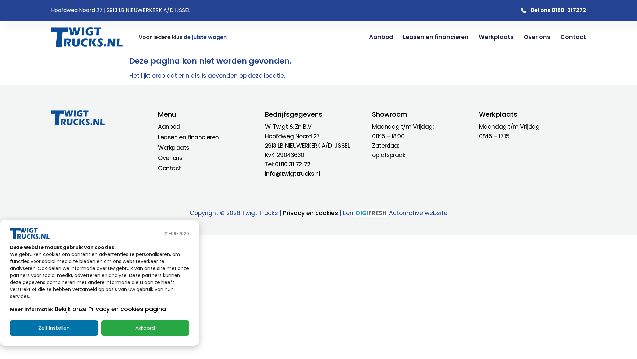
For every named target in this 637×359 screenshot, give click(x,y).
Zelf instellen (54, 327)
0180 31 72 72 (292, 164)
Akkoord (145, 327)
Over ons (537, 37)
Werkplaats (496, 37)
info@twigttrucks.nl (292, 174)
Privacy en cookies (310, 213)
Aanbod (381, 37)
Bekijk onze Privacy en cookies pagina (110, 309)
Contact (573, 37)
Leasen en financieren (436, 37)
